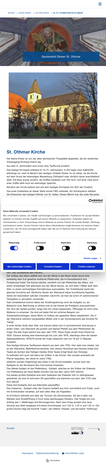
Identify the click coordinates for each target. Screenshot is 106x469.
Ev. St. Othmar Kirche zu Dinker (68, 13)
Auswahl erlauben (53, 266)
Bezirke (11, 13)
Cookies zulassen (86, 266)
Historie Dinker (42, 13)
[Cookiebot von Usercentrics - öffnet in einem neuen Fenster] (91, 201)
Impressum (27, 453)
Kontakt (10, 428)
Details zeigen (90, 258)
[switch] (40, 248)
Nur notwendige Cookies (19, 266)
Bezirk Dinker (25, 13)
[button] (65, 4)
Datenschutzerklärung (47, 453)
